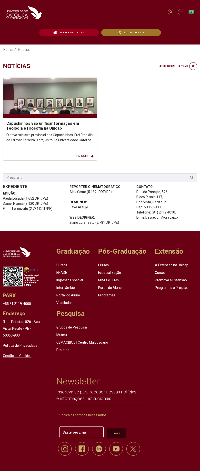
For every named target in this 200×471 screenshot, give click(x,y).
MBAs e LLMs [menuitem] (108, 280)
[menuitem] (69, 32)
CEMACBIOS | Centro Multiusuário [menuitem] (82, 342)
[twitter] (133, 449)
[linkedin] (99, 449)
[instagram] (65, 449)
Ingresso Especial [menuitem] (69, 280)
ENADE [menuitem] (61, 273)
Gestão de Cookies (17, 356)
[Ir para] (17, 251)
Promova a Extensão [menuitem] (171, 280)
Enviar (116, 433)
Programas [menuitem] (106, 295)
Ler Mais (82, 156)
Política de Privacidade (20, 345)
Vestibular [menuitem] (64, 303)
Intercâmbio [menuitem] (65, 288)
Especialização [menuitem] (109, 273)
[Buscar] (191, 178)
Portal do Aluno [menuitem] (68, 295)
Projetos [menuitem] (62, 350)
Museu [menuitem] (61, 335)
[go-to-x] (84, 12)
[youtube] (116, 449)
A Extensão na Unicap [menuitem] (171, 265)
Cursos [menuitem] (61, 265)
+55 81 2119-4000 (17, 304)
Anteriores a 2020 (173, 66)
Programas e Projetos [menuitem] (172, 288)
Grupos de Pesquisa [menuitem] (71, 327)
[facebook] (82, 449)
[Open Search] (170, 12)
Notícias (24, 50)
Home (8, 50)
